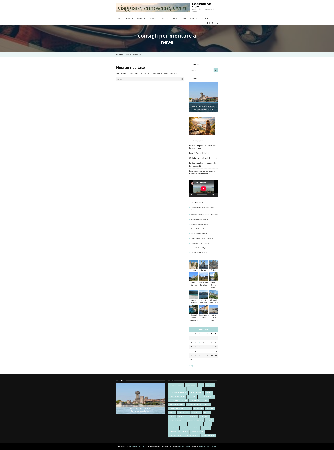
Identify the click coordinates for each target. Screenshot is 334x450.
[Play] (191, 196)
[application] (203, 188)
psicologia (204, 416)
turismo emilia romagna (190, 428)
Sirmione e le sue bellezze (203, 109)
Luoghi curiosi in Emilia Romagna (202, 238)
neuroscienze (183, 412)
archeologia (190, 385)
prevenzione (192, 416)
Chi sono (204, 18)
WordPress (202, 446)
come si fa (192, 396)
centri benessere (196, 393)
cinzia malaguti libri (177, 396)
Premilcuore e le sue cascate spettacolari (204, 215)
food (188, 408)
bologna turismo (194, 389)
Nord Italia (205, 106)
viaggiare (206, 428)
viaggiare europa (198, 431)
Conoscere (164, 18)
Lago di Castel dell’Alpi (199, 153)
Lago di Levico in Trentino (199, 224)
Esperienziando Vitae (201, 5)
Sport (184, 18)
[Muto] (213, 196)
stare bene (173, 424)
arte (200, 385)
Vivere (175, 18)
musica (172, 412)
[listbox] (203, 97)
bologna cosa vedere (177, 389)
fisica (207, 404)
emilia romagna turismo (178, 400)
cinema (208, 393)
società (209, 420)
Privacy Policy (211, 446)
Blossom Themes (184, 446)
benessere (209, 385)
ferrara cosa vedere (176, 404)
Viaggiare (129, 18)
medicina (210, 408)
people (172, 416)
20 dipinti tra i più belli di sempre (203, 158)
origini (207, 412)
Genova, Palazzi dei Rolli (199, 253)
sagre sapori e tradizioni (194, 420)
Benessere (140, 18)
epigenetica (195, 400)
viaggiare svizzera (191, 435)
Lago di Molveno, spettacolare (200, 243)
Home (120, 18)
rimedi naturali (175, 420)
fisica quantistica (176, 408)
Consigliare (152, 18)
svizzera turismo (196, 424)
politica (181, 416)
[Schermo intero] (215, 196)
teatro (208, 424)
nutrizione (196, 412)
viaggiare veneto (208, 435)
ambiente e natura (176, 385)
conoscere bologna (206, 396)
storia (183, 424)
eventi (205, 400)
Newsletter (193, 18)
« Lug (191, 366)
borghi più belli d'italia (178, 393)
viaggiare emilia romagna (179, 431)
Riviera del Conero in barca (200, 229)
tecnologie (174, 428)
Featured (194, 106)
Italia (199, 106)
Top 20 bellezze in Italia (199, 234)
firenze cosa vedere (194, 404)
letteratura (198, 408)
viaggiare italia (175, 435)
